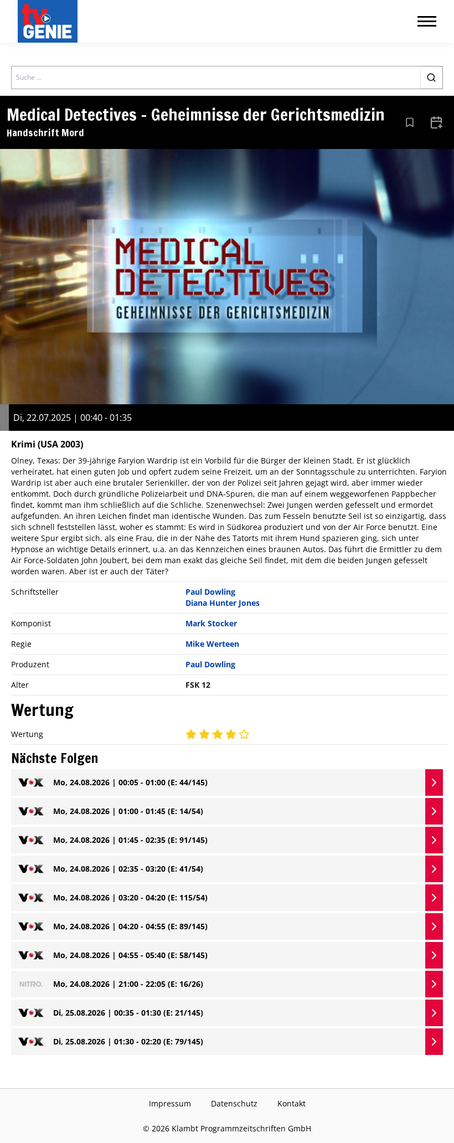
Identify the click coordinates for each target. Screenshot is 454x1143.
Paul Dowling (210, 591)
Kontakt (291, 1103)
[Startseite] (50, 21)
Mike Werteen (212, 644)
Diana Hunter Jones (222, 603)
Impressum (170, 1103)
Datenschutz (234, 1103)
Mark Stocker (211, 623)
